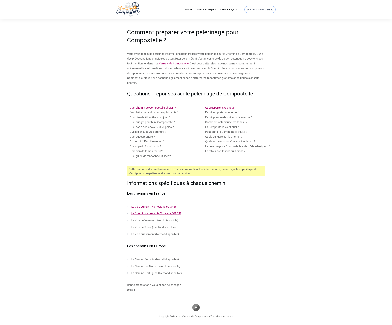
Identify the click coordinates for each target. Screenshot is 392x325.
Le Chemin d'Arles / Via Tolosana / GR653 (156, 213)
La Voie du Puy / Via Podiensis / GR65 (154, 206)
